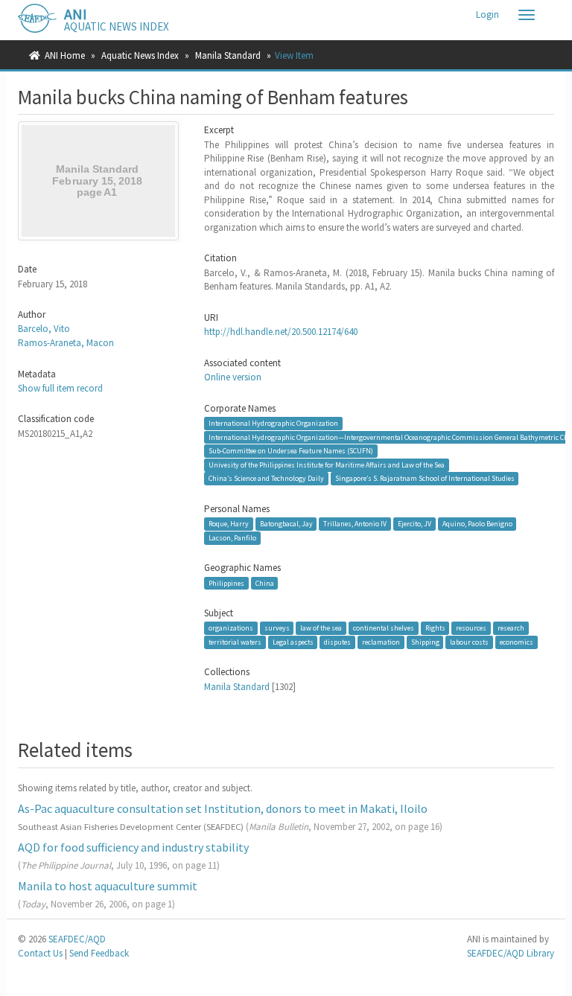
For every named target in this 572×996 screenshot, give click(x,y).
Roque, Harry (229, 524)
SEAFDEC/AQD (77, 939)
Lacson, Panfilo (232, 538)
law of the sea (321, 628)
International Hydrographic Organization (273, 423)
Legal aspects (293, 642)
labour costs (469, 642)
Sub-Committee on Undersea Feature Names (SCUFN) (291, 451)
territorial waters (235, 642)
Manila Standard (228, 55)
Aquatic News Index (140, 55)
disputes (337, 642)
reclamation (381, 642)
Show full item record (60, 388)
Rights (435, 628)
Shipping (425, 642)
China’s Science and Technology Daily (266, 478)
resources (471, 628)
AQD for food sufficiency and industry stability (133, 847)
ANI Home (65, 55)
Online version (232, 377)
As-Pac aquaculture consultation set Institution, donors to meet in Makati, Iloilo (223, 808)
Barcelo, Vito (44, 328)
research (511, 628)
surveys (277, 628)
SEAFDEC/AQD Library (510, 953)
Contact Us (40, 953)
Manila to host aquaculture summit (107, 885)
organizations (231, 628)
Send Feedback (99, 953)
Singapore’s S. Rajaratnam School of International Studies (425, 478)
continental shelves (383, 628)
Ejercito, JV (414, 524)
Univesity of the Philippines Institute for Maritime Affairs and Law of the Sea (327, 465)
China (264, 582)
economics (516, 642)
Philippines (226, 582)
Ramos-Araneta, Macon (66, 342)
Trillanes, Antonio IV (355, 524)
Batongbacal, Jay (286, 524)
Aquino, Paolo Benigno (477, 524)
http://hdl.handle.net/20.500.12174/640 (281, 331)
